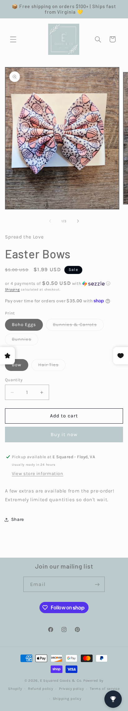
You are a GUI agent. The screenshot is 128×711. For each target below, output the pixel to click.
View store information (37, 473)
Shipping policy (67, 698)
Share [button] (17, 519)
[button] (13, 39)
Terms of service (105, 688)
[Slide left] (50, 221)
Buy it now (64, 434)
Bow (16, 365)
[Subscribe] (97, 584)
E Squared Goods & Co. (61, 680)
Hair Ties (52, 366)
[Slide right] (78, 221)
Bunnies (25, 340)
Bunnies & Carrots (78, 326)
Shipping (12, 289)
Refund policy (40, 688)
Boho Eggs (24, 324)
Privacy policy (71, 688)
